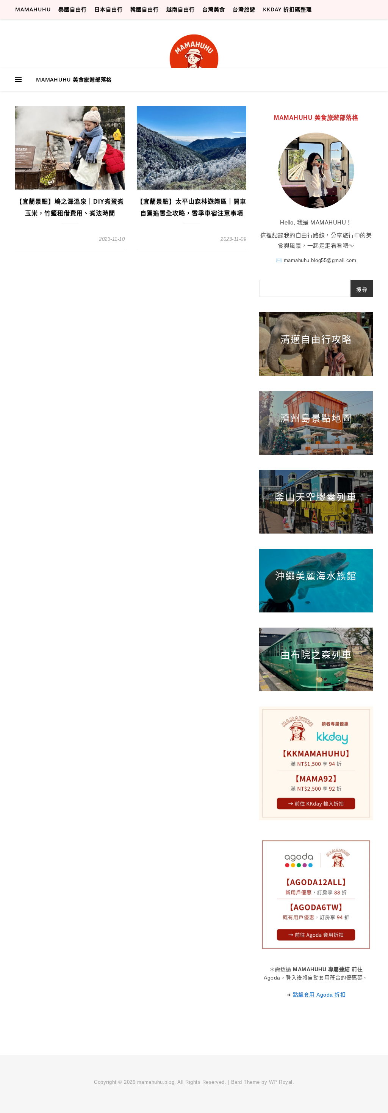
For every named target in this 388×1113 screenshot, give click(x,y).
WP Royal (281, 1082)
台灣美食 (213, 9)
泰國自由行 (72, 9)
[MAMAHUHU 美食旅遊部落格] (194, 58)
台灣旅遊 (244, 9)
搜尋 (361, 290)
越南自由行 (180, 9)
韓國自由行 (144, 9)
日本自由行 (108, 9)
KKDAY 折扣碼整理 (287, 9)
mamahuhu (33, 9)
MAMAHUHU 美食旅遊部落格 (74, 79)
